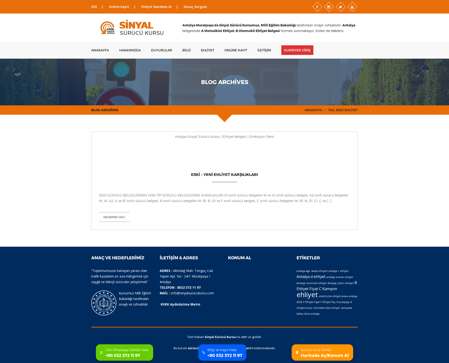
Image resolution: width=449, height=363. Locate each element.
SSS (94, 6)
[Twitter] (341, 7)
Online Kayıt (119, 6)
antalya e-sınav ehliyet (339, 277)
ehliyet (307, 294)
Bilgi (186, 50)
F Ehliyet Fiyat (311, 302)
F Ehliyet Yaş (328, 302)
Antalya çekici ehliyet (341, 283)
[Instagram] (329, 7)
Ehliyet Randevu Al (156, 6)
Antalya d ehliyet (311, 276)
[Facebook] (317, 7)
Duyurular (161, 50)
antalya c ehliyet (338, 271)
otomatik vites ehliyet (326, 308)
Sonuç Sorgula (195, 6)
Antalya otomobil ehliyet (312, 283)
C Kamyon (328, 288)
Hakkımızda (130, 50)
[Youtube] (352, 7)
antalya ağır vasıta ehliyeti (312, 271)
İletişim (264, 50)
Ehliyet (207, 50)
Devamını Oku (114, 217)
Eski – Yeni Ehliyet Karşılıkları (224, 174)
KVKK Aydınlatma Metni (180, 304)
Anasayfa (100, 50)
